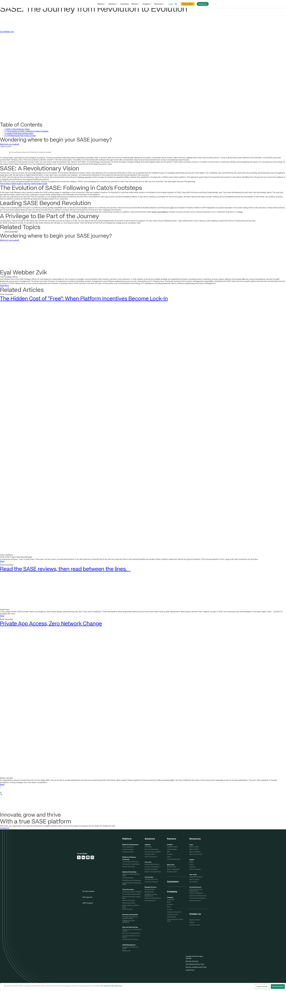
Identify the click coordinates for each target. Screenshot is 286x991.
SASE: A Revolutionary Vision (17, 129)
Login (171, 4)
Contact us (4, 828)
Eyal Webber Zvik (7, 32)
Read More (4, 286)
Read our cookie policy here (113, 986)
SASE (39, 173)
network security (84, 177)
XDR (171, 208)
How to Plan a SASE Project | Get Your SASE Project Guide (23, 184)
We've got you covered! (9, 144)
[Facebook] (88, 857)
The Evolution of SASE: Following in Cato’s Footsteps (26, 131)
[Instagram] (92, 857)
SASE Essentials (11, 232)
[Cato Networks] (84, 4)
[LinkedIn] (83, 857)
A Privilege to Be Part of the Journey (20, 136)
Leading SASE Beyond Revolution (18, 134)
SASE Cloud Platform (160, 212)
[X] (79, 857)
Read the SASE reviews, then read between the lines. (65, 569)
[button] (177, 4)
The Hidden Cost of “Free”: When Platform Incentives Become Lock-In (84, 298)
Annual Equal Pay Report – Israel (175, 920)
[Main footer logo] (88, 840)
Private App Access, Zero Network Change (51, 623)
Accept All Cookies (278, 986)
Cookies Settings (262, 986)
